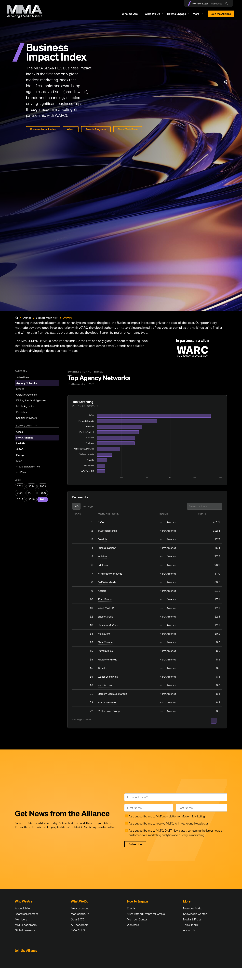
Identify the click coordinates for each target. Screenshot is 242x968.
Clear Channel (105, 642)
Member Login (200, 3)
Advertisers (22, 377)
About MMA (22, 908)
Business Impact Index (43, 129)
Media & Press (192, 919)
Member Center (137, 919)
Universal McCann (108, 625)
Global (19, 432)
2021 (31, 493)
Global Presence (25, 930)
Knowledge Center (195, 913)
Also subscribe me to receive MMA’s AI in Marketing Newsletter (168, 823)
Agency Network (108, 513)
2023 (43, 486)
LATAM (20, 443)
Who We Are (130, 13)
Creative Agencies (26, 394)
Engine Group (105, 616)
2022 (20, 493)
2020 (43, 493)
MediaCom (104, 634)
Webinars (133, 924)
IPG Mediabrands (107, 531)
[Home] (16, 317)
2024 (31, 486)
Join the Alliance (221, 13)
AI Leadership (79, 924)
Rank (78, 513)
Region (164, 513)
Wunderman (105, 685)
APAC (19, 449)
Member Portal (192, 908)
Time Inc (102, 668)
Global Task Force (128, 129)
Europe (20, 455)
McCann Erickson (107, 702)
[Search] (227, 3)
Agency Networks (26, 383)
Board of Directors (26, 913)
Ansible (102, 591)
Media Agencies (25, 406)
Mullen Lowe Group (109, 711)
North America (24, 437)
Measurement (80, 908)
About (70, 129)
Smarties (27, 318)
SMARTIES (78, 930)
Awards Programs (95, 129)
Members (21, 919)
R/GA (101, 522)
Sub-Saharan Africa (29, 466)
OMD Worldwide (107, 582)
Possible (102, 539)
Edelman (103, 565)
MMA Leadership (26, 924)
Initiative (102, 556)
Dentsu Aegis (105, 651)
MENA (22, 472)
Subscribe (216, 3)
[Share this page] (225, 82)
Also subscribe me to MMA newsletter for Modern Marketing (167, 816)
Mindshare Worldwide (110, 573)
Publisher (21, 412)
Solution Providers (26, 418)
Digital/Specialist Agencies (31, 400)
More (199, 14)
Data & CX (77, 919)
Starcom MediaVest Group (112, 694)
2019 (20, 499)
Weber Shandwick (108, 676)
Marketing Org (80, 913)
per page (87, 506)
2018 (31, 499)
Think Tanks (190, 924)
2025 (20, 486)
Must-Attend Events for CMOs (146, 913)
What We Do (152, 13)
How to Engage (176, 13)
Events (131, 908)
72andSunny (105, 599)
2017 (43, 499)
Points (202, 513)
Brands (20, 389)
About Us (189, 930)
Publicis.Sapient (107, 548)
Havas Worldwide (107, 659)
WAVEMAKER (106, 608)
